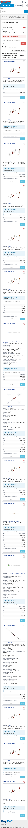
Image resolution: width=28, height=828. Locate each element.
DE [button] (25, 5)
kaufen (23, 43)
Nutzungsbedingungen (15, 827)
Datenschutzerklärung (5, 827)
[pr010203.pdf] (24, 28)
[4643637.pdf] (24, 626)
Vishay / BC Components (13, 521)
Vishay (9, 78)
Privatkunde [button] (18, 5)
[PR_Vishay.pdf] (24, 390)
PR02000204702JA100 (9, 61)
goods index (3, 824)
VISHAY (10, 406)
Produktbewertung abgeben (18, 50)
